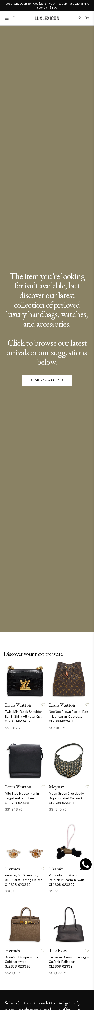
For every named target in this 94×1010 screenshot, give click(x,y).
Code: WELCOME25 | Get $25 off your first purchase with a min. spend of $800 (47, 5)
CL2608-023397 (62, 885)
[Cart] (87, 18)
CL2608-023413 (17, 721)
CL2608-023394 (62, 966)
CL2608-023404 (61, 803)
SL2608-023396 (18, 966)
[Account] (79, 18)
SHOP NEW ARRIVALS (47, 380)
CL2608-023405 (17, 803)
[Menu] (7, 18)
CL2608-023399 (18, 885)
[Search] (14, 18)
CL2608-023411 (61, 721)
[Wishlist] (43, 705)
